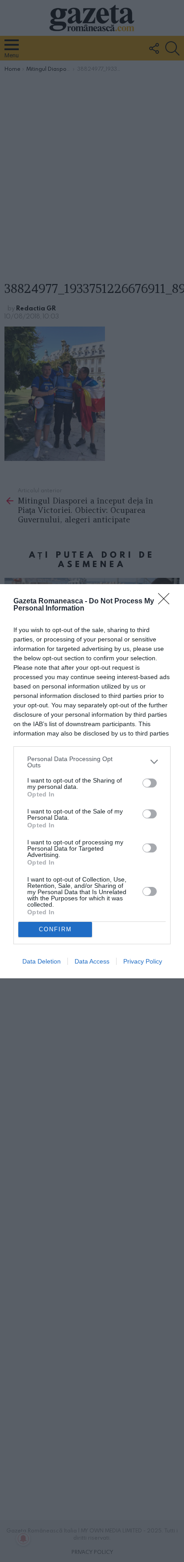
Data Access (92, 961)
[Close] (166, 601)
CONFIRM (55, 929)
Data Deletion (41, 961)
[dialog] (92, 781)
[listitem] (92, 762)
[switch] (149, 783)
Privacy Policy (142, 961)
